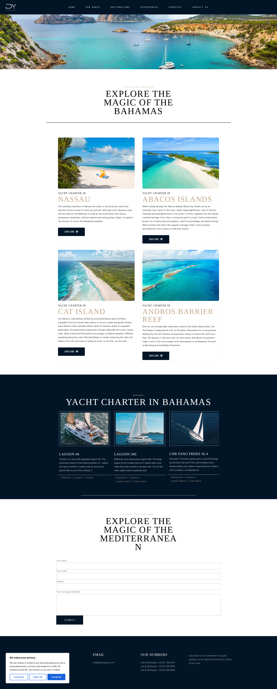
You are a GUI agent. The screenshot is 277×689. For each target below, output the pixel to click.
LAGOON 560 (124, 454)
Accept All (56, 677)
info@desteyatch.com (103, 662)
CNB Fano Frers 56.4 (187, 454)
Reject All (37, 677)
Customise (19, 677)
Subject (60, 581)
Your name (61, 560)
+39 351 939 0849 (166, 666)
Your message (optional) (68, 592)
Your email (61, 571)
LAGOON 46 (68, 454)
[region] (37, 668)
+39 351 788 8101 (166, 662)
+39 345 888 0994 (166, 670)
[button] (60, 449)
